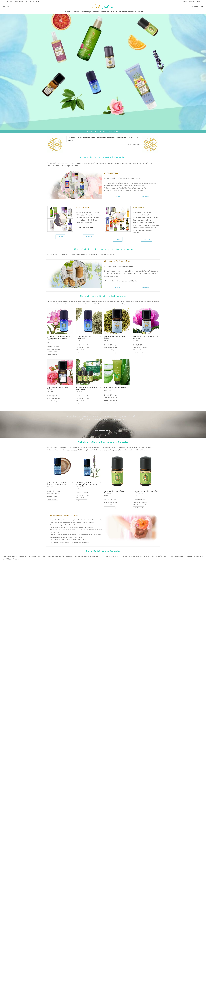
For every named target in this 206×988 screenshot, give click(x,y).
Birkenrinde (75, 12)
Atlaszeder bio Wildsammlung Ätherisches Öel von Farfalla (57, 483)
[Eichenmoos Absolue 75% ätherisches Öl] (89, 321)
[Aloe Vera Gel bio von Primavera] (117, 372)
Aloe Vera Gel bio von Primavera (115, 387)
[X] (7, 1)
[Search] (8, 6)
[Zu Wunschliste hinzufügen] (72, 336)
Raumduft (114, 12)
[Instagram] (11, 1)
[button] (52, 354)
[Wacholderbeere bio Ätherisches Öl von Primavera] (146, 471)
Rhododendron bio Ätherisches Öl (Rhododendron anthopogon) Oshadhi (58, 338)
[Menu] (4, 6)
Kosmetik (96, 12)
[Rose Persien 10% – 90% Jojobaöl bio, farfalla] (146, 321)
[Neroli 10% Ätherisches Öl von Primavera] (117, 471)
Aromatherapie (86, 12)
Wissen (32, 1)
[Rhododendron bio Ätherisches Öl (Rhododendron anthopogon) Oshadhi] (60, 321)
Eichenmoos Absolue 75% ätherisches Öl (84, 337)
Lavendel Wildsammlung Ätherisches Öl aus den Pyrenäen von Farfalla (87, 484)
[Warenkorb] (202, 6)
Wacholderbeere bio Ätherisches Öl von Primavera (145, 492)
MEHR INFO (145, 197)
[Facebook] (4, 1)
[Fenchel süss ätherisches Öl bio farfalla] (117, 321)
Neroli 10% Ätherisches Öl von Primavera (114, 492)
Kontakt (38, 1)
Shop (26, 1)
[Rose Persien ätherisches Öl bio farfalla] (60, 372)
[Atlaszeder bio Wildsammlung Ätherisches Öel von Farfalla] (60, 467)
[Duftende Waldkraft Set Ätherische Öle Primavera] (89, 372)
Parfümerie (105, 12)
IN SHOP (117, 197)
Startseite (66, 12)
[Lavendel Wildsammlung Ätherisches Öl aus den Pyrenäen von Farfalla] (89, 467)
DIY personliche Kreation (127, 12)
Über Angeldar (18, 1)
